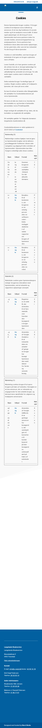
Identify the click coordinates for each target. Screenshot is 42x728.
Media (26, 725)
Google (16, 197)
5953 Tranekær (9, 657)
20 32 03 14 (14, 675)
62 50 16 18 (27, 535)
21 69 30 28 (15, 686)
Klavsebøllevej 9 (10, 654)
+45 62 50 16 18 (18, 2)
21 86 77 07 (15, 693)
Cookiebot (19, 130)
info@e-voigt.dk (21, 518)
